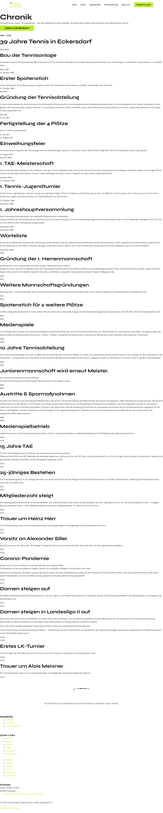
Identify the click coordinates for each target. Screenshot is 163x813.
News (83, 4)
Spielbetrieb (94, 4)
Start (74, 4)
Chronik (9, 744)
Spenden (9, 741)
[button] (143, 4)
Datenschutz (11, 754)
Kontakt (9, 738)
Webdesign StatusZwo (9, 808)
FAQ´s (8, 747)
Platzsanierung (111, 4)
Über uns (126, 4)
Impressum (11, 751)
